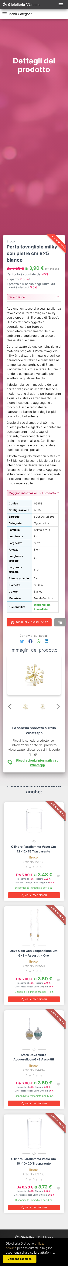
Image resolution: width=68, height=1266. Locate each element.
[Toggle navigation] (60, 4)
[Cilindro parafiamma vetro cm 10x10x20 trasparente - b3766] (34, 1133)
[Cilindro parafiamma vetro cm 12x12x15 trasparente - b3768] (34, 820)
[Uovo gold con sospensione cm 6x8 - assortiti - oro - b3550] (34, 925)
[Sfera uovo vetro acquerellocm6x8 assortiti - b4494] (34, 1029)
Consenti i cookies (20, 1258)
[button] (22, 641)
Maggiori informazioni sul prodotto (32, 493)
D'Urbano (36, 1237)
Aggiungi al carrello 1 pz (32, 622)
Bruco (33, 857)
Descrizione (17, 297)
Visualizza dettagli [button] (34, 895)
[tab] (34, 296)
